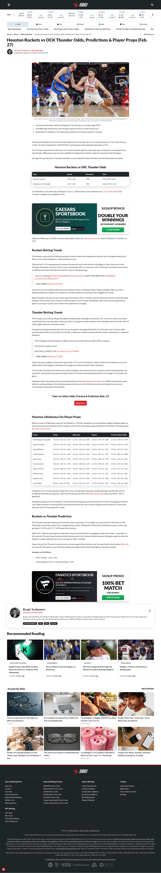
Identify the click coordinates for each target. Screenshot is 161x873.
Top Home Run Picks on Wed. (38, 29)
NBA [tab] (102, 24)
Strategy (123, 794)
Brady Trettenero (23, 50)
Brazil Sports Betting (89, 794)
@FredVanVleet (56, 276)
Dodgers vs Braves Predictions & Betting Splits (133, 668)
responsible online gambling (66, 848)
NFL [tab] (60, 24)
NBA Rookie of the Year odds (93, 381)
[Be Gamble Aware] (81, 865)
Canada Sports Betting (90, 792)
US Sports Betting (88, 789)
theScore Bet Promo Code (52, 789)
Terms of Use (84, 831)
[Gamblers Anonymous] (94, 865)
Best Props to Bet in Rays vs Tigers (66, 29)
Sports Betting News (18, 663)
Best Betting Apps (88, 797)
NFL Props (9, 816)
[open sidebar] (9, 5)
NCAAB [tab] (144, 24)
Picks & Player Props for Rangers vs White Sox (61, 668)
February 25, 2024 (54, 284)
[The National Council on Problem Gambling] (106, 865)
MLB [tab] (39, 24)
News (16, 34)
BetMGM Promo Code (51, 786)
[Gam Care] (57, 864)
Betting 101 (124, 789)
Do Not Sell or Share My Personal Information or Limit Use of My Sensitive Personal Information (80, 859)
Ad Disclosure (149, 34)
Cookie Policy (95, 831)
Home (9, 34)
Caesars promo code (91, 238)
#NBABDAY (111, 276)
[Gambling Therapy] (65, 865)
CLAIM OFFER (113, 230)
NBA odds (124, 544)
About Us (8, 786)
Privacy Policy (73, 831)
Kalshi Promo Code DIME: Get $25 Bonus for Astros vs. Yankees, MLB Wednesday (23, 669)
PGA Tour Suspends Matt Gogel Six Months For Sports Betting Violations (98, 668)
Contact (8, 789)
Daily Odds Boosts (14, 29)
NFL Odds (8, 813)
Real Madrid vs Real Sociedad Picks (98, 29)
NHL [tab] (123, 24)
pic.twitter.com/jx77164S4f (68, 351)
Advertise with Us (11, 794)
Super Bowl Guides (127, 786)
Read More (80, 403)
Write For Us (9, 800)
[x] (149, 610)
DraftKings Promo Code (52, 794)
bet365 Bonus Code (50, 792)
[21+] (50, 864)
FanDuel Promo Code (51, 797)
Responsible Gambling (13, 797)
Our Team (8, 792)
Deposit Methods (88, 800)
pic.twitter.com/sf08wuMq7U (46, 278)
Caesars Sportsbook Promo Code (55, 800)
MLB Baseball (52, 663)
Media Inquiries (11, 803)
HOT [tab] (18, 25)
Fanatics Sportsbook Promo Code (55, 803)
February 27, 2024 (54, 356)
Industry (87, 663)
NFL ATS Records (11, 821)
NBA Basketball (26, 34)
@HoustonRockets (75, 276)
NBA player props (96, 493)
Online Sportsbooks (89, 786)
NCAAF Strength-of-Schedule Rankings (130, 29)
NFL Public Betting (12, 819)
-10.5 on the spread (110, 191)
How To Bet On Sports (128, 792)
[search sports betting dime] (152, 4)
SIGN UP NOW (113, 597)
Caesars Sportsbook (42, 429)
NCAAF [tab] (81, 24)
